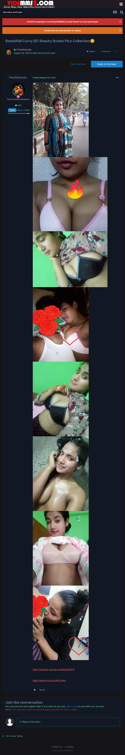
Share (91, 51)
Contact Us (56, 746)
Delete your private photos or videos (62, 30)
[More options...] (117, 78)
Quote (42, 689)
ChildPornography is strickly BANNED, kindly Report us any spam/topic (62, 21)
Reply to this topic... (32, 721)
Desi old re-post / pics (44, 53)
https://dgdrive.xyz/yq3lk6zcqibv (49, 680)
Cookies (69, 746)
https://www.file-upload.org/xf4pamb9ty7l (54, 669)
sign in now (72, 706)
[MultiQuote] (34, 690)
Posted (44, 77)
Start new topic (78, 64)
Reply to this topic (106, 64)
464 (19, 105)
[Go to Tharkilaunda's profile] (8, 51)
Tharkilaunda (18, 77)
